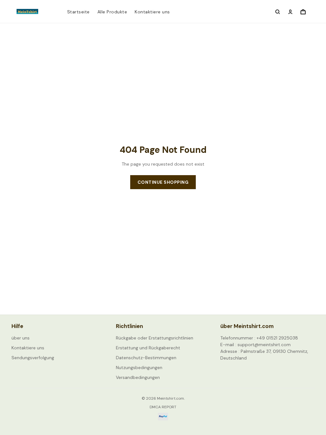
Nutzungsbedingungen (139, 367)
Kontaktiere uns (152, 12)
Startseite (78, 12)
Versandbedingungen (138, 377)
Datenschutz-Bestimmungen (146, 357)
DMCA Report (163, 407)
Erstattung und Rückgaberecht (148, 348)
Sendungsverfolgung (32, 357)
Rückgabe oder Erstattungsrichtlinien (154, 338)
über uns (20, 338)
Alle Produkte (112, 12)
